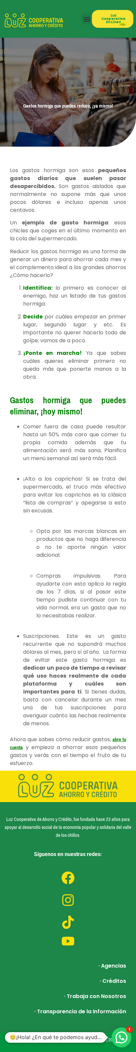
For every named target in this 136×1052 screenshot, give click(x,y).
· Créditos (113, 981)
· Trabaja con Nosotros (95, 996)
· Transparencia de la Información (80, 1011)
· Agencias (112, 966)
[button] (87, 19)
